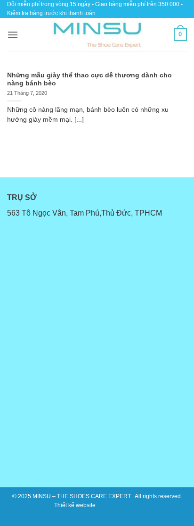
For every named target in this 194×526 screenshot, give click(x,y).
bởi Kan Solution (118, 505)
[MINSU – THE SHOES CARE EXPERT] (97, 34)
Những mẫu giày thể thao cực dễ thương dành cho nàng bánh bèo (89, 79)
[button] (12, 34)
